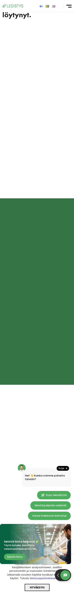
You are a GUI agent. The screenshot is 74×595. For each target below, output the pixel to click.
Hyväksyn (37, 587)
